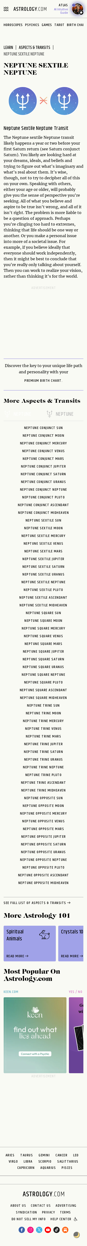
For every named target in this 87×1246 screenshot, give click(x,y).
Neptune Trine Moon (43, 713)
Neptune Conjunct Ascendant (43, 505)
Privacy (48, 1212)
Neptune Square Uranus (43, 667)
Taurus (26, 1155)
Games (47, 25)
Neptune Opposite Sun (43, 798)
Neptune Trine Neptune (43, 767)
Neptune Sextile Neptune (44, 582)
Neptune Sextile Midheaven (43, 605)
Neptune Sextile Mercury (44, 536)
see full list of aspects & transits (35, 903)
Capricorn (26, 1168)
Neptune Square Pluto (43, 682)
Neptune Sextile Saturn (43, 567)
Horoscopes (13, 25)
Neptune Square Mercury (43, 628)
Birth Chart (77, 25)
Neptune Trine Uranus (43, 760)
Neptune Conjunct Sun (43, 428)
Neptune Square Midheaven (43, 698)
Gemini (44, 1155)
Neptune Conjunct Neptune (43, 490)
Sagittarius (68, 1162)
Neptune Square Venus (43, 636)
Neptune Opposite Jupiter (43, 837)
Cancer (61, 1155)
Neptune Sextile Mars (43, 551)
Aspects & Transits (34, 47)
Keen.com (11, 992)
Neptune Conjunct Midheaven (43, 513)
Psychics (32, 25)
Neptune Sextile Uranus (43, 574)
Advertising (66, 1206)
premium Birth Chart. (43, 381)
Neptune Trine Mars (43, 736)
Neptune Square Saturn (44, 659)
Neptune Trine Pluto (43, 775)
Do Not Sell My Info (29, 1219)
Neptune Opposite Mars (43, 829)
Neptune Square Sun (43, 613)
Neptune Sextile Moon (43, 528)
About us (18, 1206)
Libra (28, 1162)
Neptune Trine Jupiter (43, 744)
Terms (65, 1212)
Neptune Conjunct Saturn (43, 474)
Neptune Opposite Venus (43, 821)
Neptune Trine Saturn (43, 752)
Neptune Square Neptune (43, 675)
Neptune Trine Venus (43, 729)
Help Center (61, 1219)
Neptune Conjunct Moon (44, 436)
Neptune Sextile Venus (44, 544)
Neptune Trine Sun (43, 706)
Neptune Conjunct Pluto (43, 497)
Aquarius (48, 1168)
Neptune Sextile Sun (44, 520)
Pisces (67, 1168)
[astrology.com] (30, 9)
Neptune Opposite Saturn (43, 844)
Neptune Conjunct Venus (43, 451)
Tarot (59, 25)
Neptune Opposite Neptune (43, 860)
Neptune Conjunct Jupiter (43, 466)
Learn (8, 47)
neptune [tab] (22, 414)
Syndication (26, 1212)
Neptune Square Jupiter (43, 652)
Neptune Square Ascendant (43, 690)
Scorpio (45, 1162)
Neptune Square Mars (44, 644)
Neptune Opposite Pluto (43, 867)
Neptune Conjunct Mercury (43, 443)
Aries (10, 1155)
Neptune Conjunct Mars (43, 459)
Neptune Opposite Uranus (43, 852)
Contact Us (41, 1206)
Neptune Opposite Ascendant (43, 875)
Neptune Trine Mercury (43, 721)
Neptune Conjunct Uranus (43, 482)
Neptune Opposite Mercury (43, 814)
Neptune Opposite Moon (43, 806)
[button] (76, 1219)
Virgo (13, 1162)
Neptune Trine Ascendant (43, 783)
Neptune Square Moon (43, 621)
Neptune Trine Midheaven (43, 790)
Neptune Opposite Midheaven (43, 883)
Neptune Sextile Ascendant (43, 598)
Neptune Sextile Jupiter (43, 559)
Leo (76, 1155)
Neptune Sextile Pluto (43, 590)
